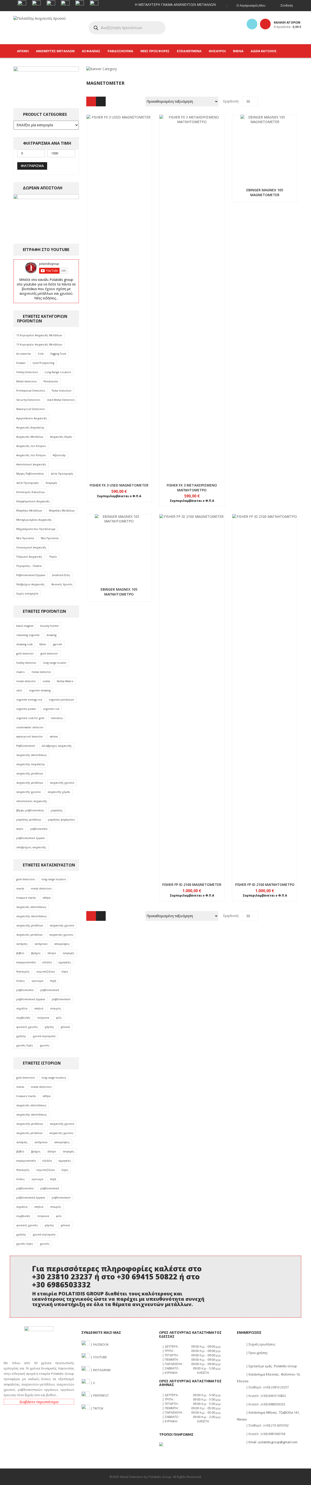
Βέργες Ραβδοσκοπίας (30, 473)
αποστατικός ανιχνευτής (31, 801)
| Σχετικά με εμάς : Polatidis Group (271, 1366)
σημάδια (21, 1008)
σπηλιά (38, 1008)
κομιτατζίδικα (45, 971)
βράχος (36, 953)
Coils (40, 353)
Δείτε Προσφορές (62, 473)
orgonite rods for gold (30, 718)
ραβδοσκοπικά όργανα (30, 999)
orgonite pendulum (61, 699)
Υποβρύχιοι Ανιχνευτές (30, 584)
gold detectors (25, 879)
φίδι (59, 1017)
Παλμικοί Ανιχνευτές (29, 556)
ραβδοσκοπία (38, 829)
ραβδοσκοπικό (61, 999)
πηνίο (19, 829)
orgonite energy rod (29, 699)
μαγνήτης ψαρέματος (61, 819)
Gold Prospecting (43, 363)
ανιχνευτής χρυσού (62, 782)
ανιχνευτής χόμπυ (59, 792)
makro (20, 672)
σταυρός (55, 1008)
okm (19, 690)
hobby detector (26, 662)
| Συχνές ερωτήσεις (260, 1344)
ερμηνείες (65, 962)
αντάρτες (22, 944)
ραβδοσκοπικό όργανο (30, 838)
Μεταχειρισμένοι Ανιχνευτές (34, 519)
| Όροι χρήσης (256, 1353)
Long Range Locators (58, 372)
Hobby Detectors (27, 372)
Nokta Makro (65, 681)
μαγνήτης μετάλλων (28, 819)
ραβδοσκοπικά (49, 990)
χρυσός (45, 1045)
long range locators (54, 879)
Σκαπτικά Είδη (61, 575)
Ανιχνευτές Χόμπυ (61, 436)
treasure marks (26, 897)
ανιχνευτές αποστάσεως (31, 907)
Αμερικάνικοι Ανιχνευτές (31, 418)
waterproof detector (29, 736)
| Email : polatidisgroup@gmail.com (271, 1442)
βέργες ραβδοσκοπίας (30, 810)
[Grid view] (91, 101)
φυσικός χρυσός (27, 1027)
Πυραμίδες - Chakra (29, 566)
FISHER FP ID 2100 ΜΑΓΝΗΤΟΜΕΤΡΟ (264, 884)
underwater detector (30, 727)
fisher (42, 644)
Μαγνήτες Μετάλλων (29, 510)
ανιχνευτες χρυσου (61, 934)
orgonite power (26, 709)
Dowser (21, 363)
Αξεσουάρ (59, 455)
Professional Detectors (30, 390)
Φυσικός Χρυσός (62, 584)
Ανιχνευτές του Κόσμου (31, 446)
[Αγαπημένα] (252, 24)
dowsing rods (24, 644)
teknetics (57, 718)
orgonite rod (51, 709)
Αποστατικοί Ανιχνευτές (31, 464)
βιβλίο (20, 953)
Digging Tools (58, 353)
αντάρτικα (41, 944)
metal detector (41, 672)
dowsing (51, 635)
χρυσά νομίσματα (44, 1036)
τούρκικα (43, 1017)
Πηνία (53, 556)
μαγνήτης (57, 810)
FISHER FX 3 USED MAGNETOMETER (119, 485)
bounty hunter (49, 626)
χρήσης (21, 1036)
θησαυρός (23, 971)
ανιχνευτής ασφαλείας (30, 764)
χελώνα (65, 1027)
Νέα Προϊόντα (25, 538)
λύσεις (20, 980)
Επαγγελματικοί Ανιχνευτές (33, 501)
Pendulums (50, 381)
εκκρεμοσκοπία (26, 962)
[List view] (101, 101)
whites (54, 736)
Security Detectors (28, 400)
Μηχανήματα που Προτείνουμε (35, 529)
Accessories (23, 353)
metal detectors (41, 888)
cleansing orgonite (28, 635)
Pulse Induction (61, 390)
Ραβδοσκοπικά (25, 745)
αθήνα (47, 897)
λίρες (64, 971)
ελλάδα (47, 962)
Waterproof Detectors (30, 409)
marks (20, 888)
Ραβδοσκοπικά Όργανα (30, 575)
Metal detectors (26, 381)
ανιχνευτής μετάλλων (29, 773)
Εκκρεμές (51, 483)
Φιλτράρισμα (32, 165)
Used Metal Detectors (61, 400)
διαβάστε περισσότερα (38, 1401)
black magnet (25, 626)
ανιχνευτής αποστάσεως (31, 755)
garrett (57, 644)
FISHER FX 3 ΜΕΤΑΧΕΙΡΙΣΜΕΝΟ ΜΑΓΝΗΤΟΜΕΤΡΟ (192, 487)
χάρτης (49, 1027)
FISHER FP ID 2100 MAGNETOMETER (191, 884)
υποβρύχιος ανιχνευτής (31, 847)
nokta (46, 681)
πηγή (53, 980)
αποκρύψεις (62, 944)
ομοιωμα (37, 980)
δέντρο (51, 953)
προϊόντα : (287, 27)
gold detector (25, 653)
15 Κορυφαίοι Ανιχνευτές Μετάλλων (39, 335)
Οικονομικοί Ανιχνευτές (31, 547)
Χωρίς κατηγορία (27, 593)
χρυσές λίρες (24, 1045)
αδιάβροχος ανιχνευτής (57, 745)
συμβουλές (23, 1017)
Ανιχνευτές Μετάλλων (29, 436)
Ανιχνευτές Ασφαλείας (30, 427)
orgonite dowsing (40, 690)
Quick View (119, 287)
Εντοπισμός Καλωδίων (30, 492)
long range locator (55, 662)
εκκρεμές (68, 953)
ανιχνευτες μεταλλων (29, 934)
